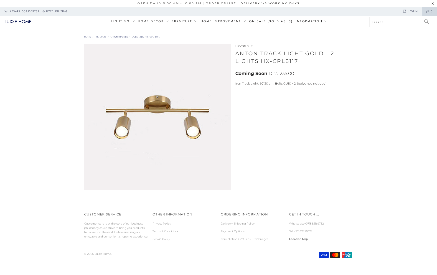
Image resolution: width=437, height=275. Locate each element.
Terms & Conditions (165, 231)
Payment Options (233, 231)
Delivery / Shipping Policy (237, 223)
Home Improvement (222, 21)
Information (309, 21)
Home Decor (151, 21)
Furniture (182, 21)
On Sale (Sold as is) (271, 21)
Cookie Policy (161, 239)
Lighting (121, 21)
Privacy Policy (161, 223)
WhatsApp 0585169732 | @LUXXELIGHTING (36, 11)
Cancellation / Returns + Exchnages (244, 239)
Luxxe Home (18, 21)
